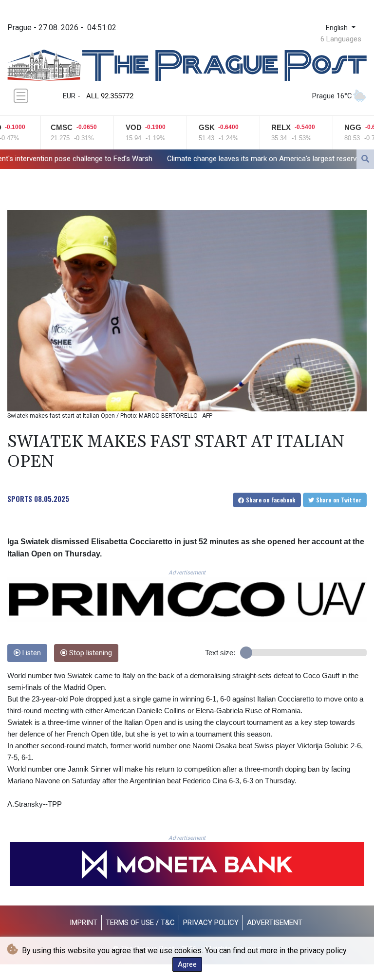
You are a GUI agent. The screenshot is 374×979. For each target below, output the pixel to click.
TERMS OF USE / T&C (140, 922)
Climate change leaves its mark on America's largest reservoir (205, 158)
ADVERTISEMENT (274, 922)
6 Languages (340, 39)
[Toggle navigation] (21, 96)
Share (270, 500)
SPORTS (19, 498)
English (338, 28)
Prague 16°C (332, 96)
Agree (187, 964)
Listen (30, 653)
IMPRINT (83, 922)
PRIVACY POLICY (211, 922)
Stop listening (89, 653)
